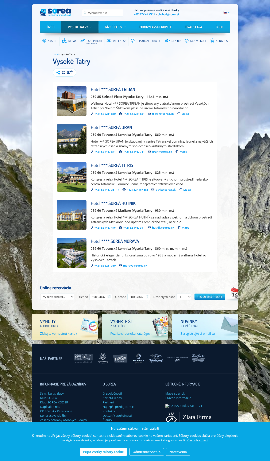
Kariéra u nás (112, 398)
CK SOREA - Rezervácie (56, 411)
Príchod (82, 297)
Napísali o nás (50, 407)
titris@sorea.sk (166, 189)
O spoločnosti (112, 393)
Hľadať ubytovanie (210, 297)
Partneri (108, 402)
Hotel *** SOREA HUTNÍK (113, 203)
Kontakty (109, 411)
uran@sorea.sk (162, 151)
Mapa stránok (175, 393)
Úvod (50, 27)
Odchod (120, 297)
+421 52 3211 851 (133, 113)
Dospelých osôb (164, 297)
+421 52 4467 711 (133, 151)
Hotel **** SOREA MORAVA (115, 241)
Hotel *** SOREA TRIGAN (113, 89)
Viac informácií (197, 440)
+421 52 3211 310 (105, 265)
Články (107, 420)
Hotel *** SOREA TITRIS (112, 165)
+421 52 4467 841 (105, 151)
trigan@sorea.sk (163, 113)
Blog (219, 27)
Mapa (185, 113)
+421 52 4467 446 (105, 227)
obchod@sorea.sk (169, 14)
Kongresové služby (53, 416)
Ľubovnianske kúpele (155, 27)
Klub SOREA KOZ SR (54, 402)
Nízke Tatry (114, 27)
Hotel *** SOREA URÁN (111, 127)
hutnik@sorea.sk (163, 227)
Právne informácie (178, 398)
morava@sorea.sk (135, 265)
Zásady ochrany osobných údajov (63, 420)
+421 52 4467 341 (133, 227)
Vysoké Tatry (78, 27)
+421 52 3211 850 (105, 113)
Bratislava (193, 27)
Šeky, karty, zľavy (52, 393)
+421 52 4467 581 (137, 189)
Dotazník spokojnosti (117, 416)
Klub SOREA (48, 398)
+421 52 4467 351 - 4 (106, 189)
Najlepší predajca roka (119, 407)
